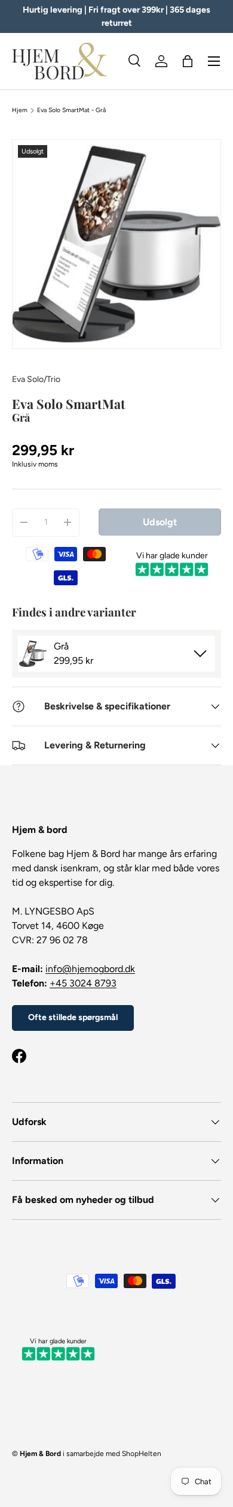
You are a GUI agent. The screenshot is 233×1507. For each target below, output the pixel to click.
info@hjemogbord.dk (90, 968)
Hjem (19, 110)
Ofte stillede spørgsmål (73, 1017)
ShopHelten (141, 1453)
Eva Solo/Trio (36, 379)
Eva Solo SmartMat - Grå (71, 110)
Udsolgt (160, 522)
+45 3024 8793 (83, 983)
